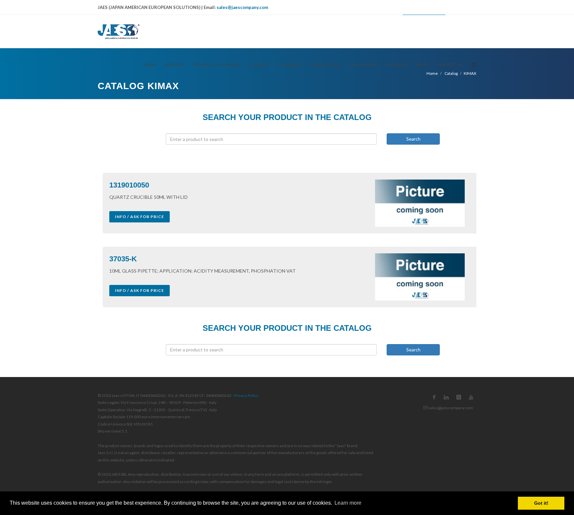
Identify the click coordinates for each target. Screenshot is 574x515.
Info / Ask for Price (139, 216)
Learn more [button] (348, 503)
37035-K (123, 259)
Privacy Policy (246, 395)
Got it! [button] (541, 503)
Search (413, 139)
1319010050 (129, 185)
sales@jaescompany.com (242, 7)
